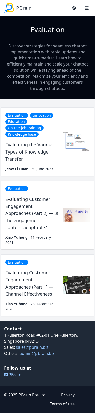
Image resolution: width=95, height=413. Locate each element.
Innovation (42, 115)
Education (16, 121)
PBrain (14, 374)
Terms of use (62, 404)
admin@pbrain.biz (37, 353)
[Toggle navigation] (86, 8)
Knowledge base (22, 134)
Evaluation (17, 115)
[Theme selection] (74, 8)
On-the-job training (24, 127)
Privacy (68, 395)
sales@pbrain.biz (32, 347)
